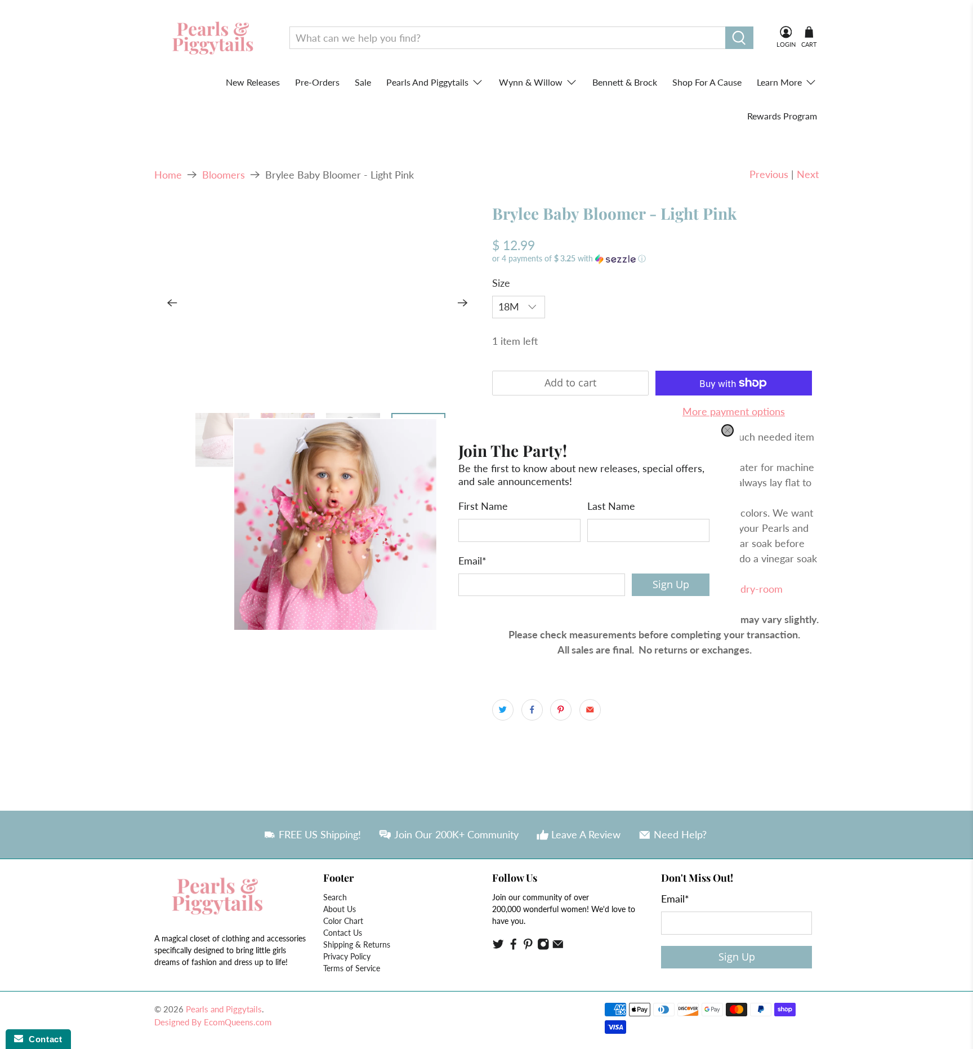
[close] (727, 430)
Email (472, 560)
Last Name (611, 506)
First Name (483, 506)
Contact (42, 1039)
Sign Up (671, 584)
